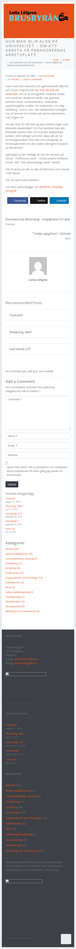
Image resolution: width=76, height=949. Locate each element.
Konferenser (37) (14, 573)
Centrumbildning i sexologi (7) (21, 558)
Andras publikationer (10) (19, 553)
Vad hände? (12, 521)
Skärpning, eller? (14, 506)
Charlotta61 (48, 75)
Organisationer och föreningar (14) (24, 577)
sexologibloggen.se (25, 663)
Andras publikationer (18, 790)
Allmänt (15, 79)
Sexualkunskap (14, 840)
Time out (10, 528)
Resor (9, 829)
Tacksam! (10, 498)
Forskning (11, 807)
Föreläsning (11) (14, 563)
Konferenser (13, 812)
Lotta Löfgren (38, 280)
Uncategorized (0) (15, 606)
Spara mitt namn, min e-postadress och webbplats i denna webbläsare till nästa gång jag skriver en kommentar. (37, 471)
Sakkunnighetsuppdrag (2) (19, 592)
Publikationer (13, 823)
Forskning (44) (13, 568)
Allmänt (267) (12, 549)
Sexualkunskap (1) (15, 597)
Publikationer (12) (15, 582)
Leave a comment (32, 79)
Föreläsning (12, 801)
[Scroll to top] (66, 939)
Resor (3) (10, 587)
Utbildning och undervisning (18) (22, 611)
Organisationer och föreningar (24, 818)
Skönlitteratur (14, 845)
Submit (12, 484)
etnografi (11, 191)
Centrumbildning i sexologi (21, 796)
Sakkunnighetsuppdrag (19, 834)
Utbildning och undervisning (22, 851)
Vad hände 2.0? (14, 513)
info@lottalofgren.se (27, 659)
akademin (45, 187)
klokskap (57, 187)
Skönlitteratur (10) (15, 601)
